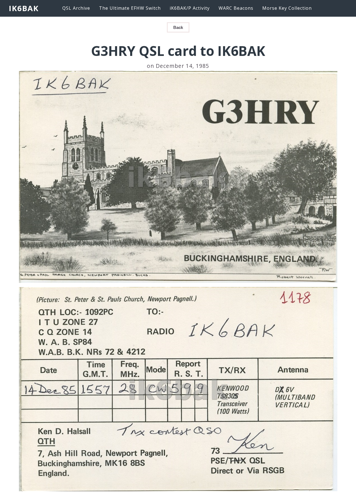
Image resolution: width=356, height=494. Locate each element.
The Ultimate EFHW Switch (130, 8)
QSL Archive (76, 8)
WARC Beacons (236, 8)
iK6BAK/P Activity (190, 8)
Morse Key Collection (287, 8)
